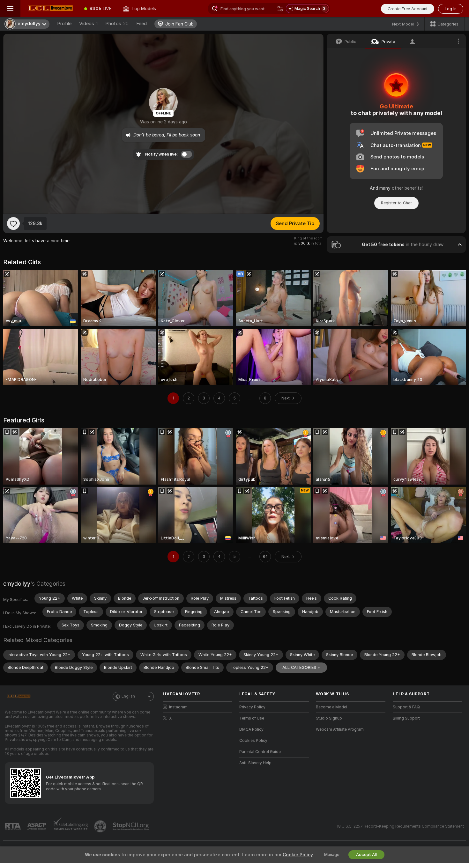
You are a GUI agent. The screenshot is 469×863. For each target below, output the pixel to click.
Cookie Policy (298, 854)
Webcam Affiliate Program (340, 729)
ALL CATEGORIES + (301, 667)
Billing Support (406, 718)
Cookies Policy (253, 740)
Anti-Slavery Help (255, 763)
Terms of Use (251, 718)
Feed (141, 23)
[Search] (280, 8)
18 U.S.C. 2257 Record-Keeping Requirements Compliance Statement (400, 826)
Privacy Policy (252, 707)
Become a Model (331, 707)
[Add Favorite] (13, 223)
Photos (117, 23)
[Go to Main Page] (49, 8)
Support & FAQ (406, 707)
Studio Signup (329, 718)
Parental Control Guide (260, 752)
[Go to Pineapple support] (101, 826)
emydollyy (16, 583)
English (128, 696)
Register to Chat (396, 203)
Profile (64, 23)
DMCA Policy (251, 729)
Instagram (178, 707)
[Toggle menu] (10, 8)
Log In (451, 8)
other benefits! (407, 188)
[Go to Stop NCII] (131, 826)
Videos (88, 23)
